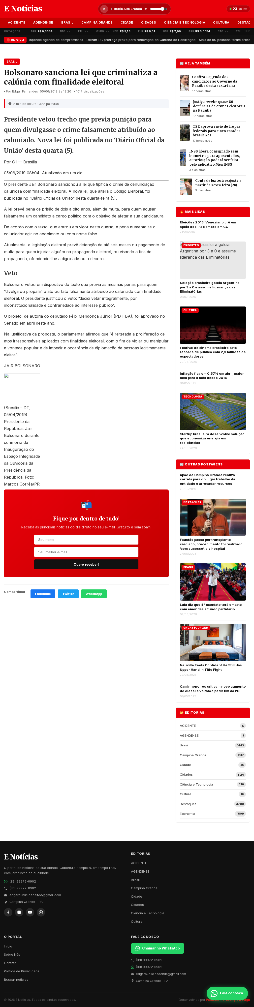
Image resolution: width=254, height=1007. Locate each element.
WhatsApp (94, 594)
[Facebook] (8, 912)
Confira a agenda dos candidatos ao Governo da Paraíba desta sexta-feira (214, 81)
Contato (10, 963)
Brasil (67, 22)
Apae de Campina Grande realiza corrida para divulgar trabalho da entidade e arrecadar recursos (207, 479)
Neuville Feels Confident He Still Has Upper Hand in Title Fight (211, 667)
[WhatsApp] (41, 912)
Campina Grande (97, 22)
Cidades (148, 22)
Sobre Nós (12, 954)
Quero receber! (86, 564)
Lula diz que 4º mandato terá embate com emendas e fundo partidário (211, 607)
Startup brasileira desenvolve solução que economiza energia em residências (212, 438)
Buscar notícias (16, 979)
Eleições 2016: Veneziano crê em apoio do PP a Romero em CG (208, 224)
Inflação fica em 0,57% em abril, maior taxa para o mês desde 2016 (212, 375)
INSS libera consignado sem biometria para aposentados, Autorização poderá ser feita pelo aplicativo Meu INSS (214, 158)
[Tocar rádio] (104, 9)
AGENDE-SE (43, 22)
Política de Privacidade (21, 971)
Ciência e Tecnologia (184, 22)
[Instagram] (19, 912)
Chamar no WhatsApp (161, 948)
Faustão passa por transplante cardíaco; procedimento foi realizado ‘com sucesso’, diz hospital (211, 544)
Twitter (68, 594)
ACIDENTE (16, 22)
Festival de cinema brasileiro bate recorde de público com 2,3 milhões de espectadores (213, 352)
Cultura (221, 22)
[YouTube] (30, 912)
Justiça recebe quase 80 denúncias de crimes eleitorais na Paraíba (219, 106)
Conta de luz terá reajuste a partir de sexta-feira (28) (218, 183)
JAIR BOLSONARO (22, 365)
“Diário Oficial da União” (52, 198)
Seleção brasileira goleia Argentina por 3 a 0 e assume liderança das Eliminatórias (210, 287)
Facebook (43, 594)
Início (8, 946)
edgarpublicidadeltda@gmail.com (35, 895)
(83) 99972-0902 (22, 881)
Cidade (127, 22)
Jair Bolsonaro (43, 184)
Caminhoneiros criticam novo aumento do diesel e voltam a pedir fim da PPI (213, 688)
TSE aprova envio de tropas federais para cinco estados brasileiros (217, 130)
